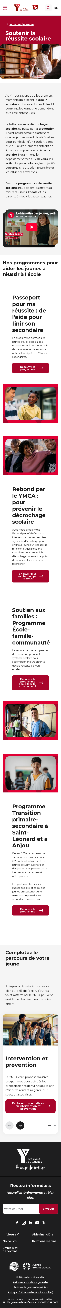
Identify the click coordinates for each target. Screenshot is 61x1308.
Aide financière (43, 1234)
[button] (49, 1125)
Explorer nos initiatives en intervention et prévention (28, 1106)
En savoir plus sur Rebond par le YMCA (27, 576)
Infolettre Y (11, 1234)
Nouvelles (10, 1241)
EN (56, 7)
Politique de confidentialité (30, 1277)
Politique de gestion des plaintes (30, 1287)
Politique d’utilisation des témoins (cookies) (30, 1292)
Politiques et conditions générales (30, 1282)
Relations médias (44, 1241)
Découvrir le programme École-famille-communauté (27, 683)
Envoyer (48, 1208)
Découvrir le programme (27, 368)
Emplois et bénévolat (10, 1249)
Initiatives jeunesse (21, 24)
